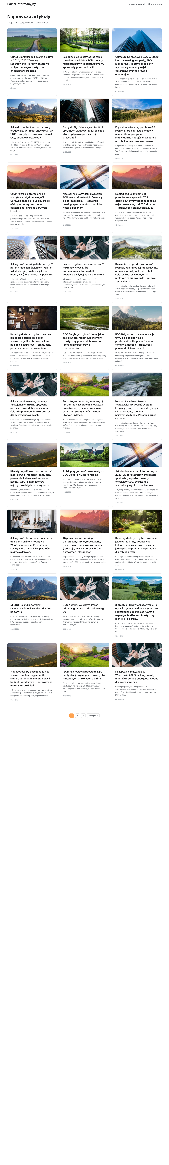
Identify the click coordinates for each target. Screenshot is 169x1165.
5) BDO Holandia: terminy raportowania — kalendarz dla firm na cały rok (30, 608)
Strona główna (155, 4)
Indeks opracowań (136, 4)
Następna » (93, 716)
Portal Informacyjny (21, 4)
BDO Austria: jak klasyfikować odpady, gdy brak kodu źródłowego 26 (84, 608)
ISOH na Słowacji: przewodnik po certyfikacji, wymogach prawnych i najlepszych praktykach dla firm (84, 675)
